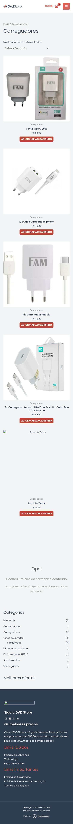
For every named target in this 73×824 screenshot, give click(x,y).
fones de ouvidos (13, 638)
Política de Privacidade (17, 777)
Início (6, 24)
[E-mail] (18, 718)
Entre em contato (14, 763)
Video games (11, 666)
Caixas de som (12, 626)
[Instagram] (6, 718)
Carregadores (11, 632)
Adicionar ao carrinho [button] (36, 139)
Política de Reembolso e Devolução (24, 781)
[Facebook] (10, 718)
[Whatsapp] (14, 718)
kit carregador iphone (15, 648)
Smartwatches (11, 660)
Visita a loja (10, 759)
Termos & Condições (16, 785)
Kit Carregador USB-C (16, 654)
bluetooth (9, 620)
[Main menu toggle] (66, 6)
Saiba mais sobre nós (16, 755)
